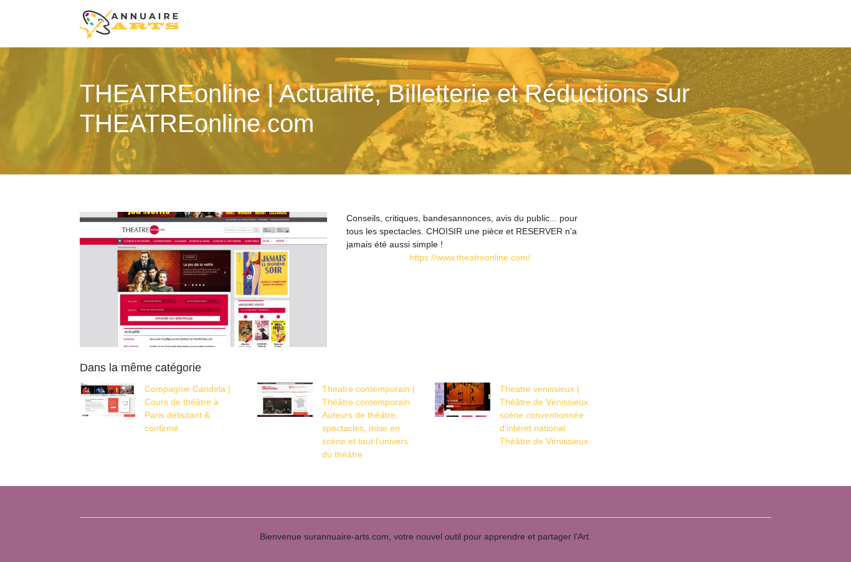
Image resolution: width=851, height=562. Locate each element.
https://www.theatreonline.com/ (469, 257)
